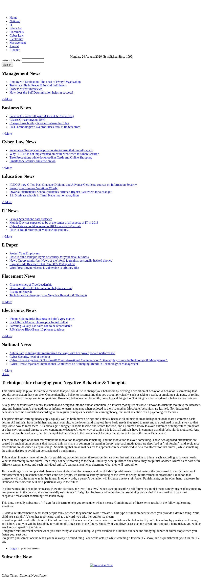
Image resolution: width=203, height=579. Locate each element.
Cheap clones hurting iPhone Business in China (39, 123)
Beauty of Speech (21, 291)
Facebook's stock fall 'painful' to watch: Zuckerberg (42, 116)
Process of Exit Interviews (26, 89)
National (15, 21)
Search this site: (12, 60)
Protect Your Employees (25, 253)
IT (11, 24)
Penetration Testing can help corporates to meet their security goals (51, 150)
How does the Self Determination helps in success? (41, 92)
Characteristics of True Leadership (31, 284)
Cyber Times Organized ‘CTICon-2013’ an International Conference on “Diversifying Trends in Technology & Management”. (89, 360)
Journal (14, 46)
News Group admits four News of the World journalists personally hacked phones (61, 260)
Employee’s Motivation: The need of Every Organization (45, 81)
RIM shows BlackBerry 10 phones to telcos (37, 329)
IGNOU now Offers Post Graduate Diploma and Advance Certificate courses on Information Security (73, 184)
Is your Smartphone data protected (31, 219)
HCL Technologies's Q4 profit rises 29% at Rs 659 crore (45, 127)
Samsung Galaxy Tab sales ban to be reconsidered (41, 326)
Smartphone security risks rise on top (33, 161)
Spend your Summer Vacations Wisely (33, 188)
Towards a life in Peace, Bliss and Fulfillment (38, 85)
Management (18, 42)
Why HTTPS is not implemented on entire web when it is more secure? (54, 154)
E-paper (14, 49)
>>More (7, 99)
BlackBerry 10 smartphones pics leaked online (39, 322)
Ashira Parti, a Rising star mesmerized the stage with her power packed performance (62, 353)
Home (13, 17)
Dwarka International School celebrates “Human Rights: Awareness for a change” (61, 191)
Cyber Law (17, 35)
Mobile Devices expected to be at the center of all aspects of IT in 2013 (54, 222)
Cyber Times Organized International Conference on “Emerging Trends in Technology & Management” (74, 363)
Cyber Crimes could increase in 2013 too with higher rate (45, 226)
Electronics (16, 39)
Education (16, 28)
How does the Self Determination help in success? (41, 288)
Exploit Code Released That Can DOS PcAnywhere (42, 264)
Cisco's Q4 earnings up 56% (27, 119)
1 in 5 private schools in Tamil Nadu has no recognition (44, 195)
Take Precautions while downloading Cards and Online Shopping (51, 157)
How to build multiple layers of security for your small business (49, 257)
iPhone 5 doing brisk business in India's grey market (42, 318)
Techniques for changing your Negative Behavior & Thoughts (48, 295)
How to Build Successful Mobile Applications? (39, 229)
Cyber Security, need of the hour (30, 356)
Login (13, 548)
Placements (17, 32)
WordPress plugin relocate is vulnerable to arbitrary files (44, 267)
